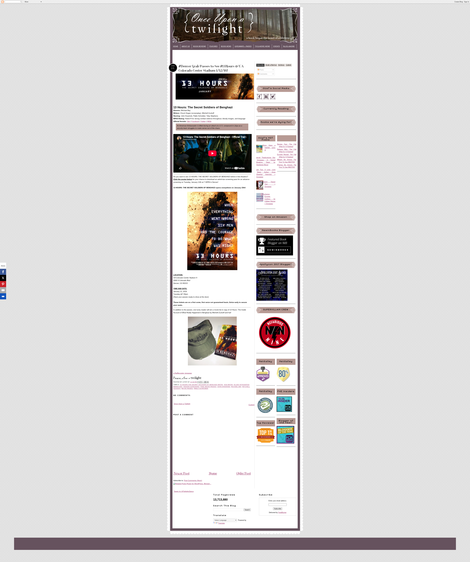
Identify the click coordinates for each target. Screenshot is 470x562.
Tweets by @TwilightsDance (184, 491)
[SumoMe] (3, 296)
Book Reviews (199, 46)
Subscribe (260, 65)
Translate (221, 523)
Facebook (195, 121)
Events (276, 46)
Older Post (243, 473)
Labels (288, 65)
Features (213, 46)
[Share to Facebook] (205, 382)
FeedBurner (282, 512)
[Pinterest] (3, 284)
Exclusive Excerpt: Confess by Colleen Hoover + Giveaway (269, 199)
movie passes (187, 388)
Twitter (203, 121)
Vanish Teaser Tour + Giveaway (269, 184)
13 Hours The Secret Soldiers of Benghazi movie (201, 384)
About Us (186, 46)
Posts (261, 70)
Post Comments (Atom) (193, 480)
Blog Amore (289, 46)
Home (175, 46)
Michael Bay (236, 386)
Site (188, 121)
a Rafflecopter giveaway (182, 373)
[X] (3, 278)
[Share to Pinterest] (207, 382)
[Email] (3, 290)
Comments (263, 74)
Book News (226, 46)
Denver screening (191, 386)
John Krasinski (223, 386)
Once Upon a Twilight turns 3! (269, 147)
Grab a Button (271, 65)
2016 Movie (228, 384)
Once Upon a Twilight (182, 404)
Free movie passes (208, 386)
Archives (281, 65)
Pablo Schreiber (201, 388)
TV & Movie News (262, 46)
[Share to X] (203, 382)
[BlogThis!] (201, 382)
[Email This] (198, 382)
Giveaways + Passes (243, 46)
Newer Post (181, 473)
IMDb (209, 121)
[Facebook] (3, 272)
